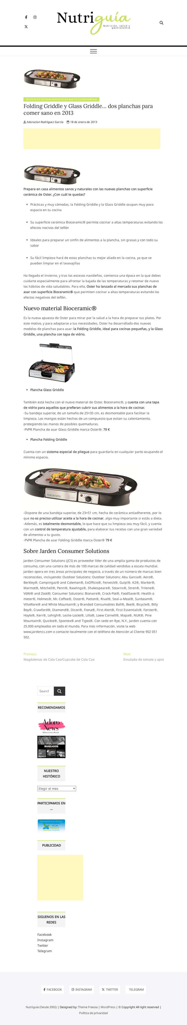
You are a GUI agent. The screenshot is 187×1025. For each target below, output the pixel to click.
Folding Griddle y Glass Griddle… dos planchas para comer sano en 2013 (88, 109)
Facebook (44, 934)
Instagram (45, 940)
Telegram (44, 951)
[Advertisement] (91, 138)
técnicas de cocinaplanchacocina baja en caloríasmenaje (61, 99)
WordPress (108, 1007)
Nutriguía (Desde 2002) (41, 1007)
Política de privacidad (93, 1013)
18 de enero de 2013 (83, 122)
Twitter (42, 945)
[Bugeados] (51, 737)
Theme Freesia (88, 1007)
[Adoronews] (51, 720)
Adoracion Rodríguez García (44, 122)
